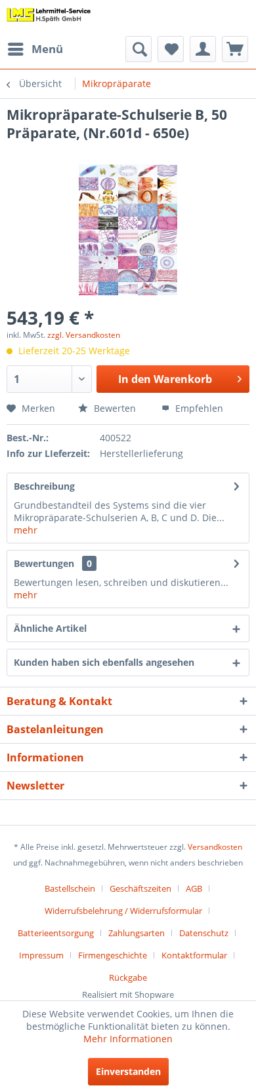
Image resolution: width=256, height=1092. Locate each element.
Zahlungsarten (136, 933)
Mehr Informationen (128, 1038)
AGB (194, 888)
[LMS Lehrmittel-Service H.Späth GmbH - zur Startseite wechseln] (49, 18)
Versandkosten (215, 846)
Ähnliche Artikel (50, 628)
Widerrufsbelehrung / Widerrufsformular (123, 911)
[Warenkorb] (235, 49)
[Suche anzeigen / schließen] (138, 49)
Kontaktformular (194, 955)
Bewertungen (44, 563)
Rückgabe (128, 977)
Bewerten (113, 408)
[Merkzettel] (171, 49)
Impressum (41, 955)
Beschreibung (44, 486)
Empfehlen (198, 408)
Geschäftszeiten (140, 888)
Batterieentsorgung (56, 933)
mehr (25, 530)
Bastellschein (70, 888)
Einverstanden (128, 1071)
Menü (47, 48)
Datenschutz (203, 933)
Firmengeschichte (112, 955)
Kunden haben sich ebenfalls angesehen (104, 662)
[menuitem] (35, 49)
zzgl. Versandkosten (83, 334)
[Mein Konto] (203, 49)
